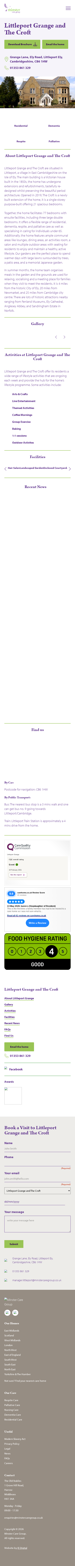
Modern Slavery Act (14, 1439)
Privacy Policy (11, 1443)
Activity (8, 636)
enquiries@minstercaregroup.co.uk (23, 1517)
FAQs (7, 1029)
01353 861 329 (20, 1056)
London (8, 1345)
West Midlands (12, 1340)
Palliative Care (12, 1405)
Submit (14, 1244)
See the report (16, 875)
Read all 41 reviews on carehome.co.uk (26, 915)
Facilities (9, 1017)
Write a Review (37, 923)
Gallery (8, 1004)
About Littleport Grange (19, 998)
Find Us (8, 1035)
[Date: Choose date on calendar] (69, 1202)
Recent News (12, 1023)
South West (10, 1359)
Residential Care (13, 1419)
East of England (12, 1354)
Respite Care (11, 1400)
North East (10, 1369)
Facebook (16, 1069)
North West (10, 1350)
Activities (10, 1010)
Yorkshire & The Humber (17, 1374)
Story (7, 562)
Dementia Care (12, 1414)
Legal (7, 1448)
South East (10, 1364)
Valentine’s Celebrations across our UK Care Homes (35, 703)
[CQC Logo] (19, 850)
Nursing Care (11, 1409)
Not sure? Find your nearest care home (25, 1380)
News (7, 1453)
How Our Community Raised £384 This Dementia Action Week (32, 555)
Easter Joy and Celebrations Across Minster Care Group (35, 629)
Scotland (9, 1335)
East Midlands (11, 1330)
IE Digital (22, 1548)
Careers (8, 1463)
